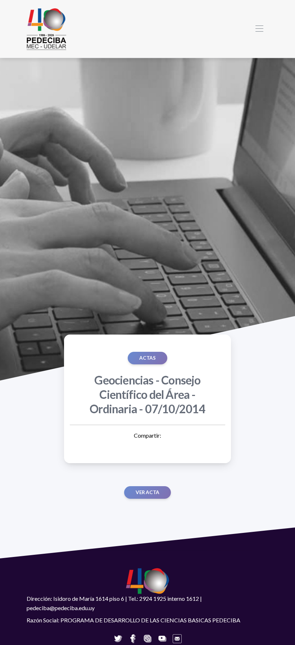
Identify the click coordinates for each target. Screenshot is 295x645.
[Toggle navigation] (259, 29)
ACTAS (147, 358)
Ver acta (147, 492)
